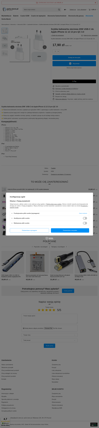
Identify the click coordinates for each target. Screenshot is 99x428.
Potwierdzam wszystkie (70, 230)
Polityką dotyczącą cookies (54, 204)
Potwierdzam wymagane (29, 230)
